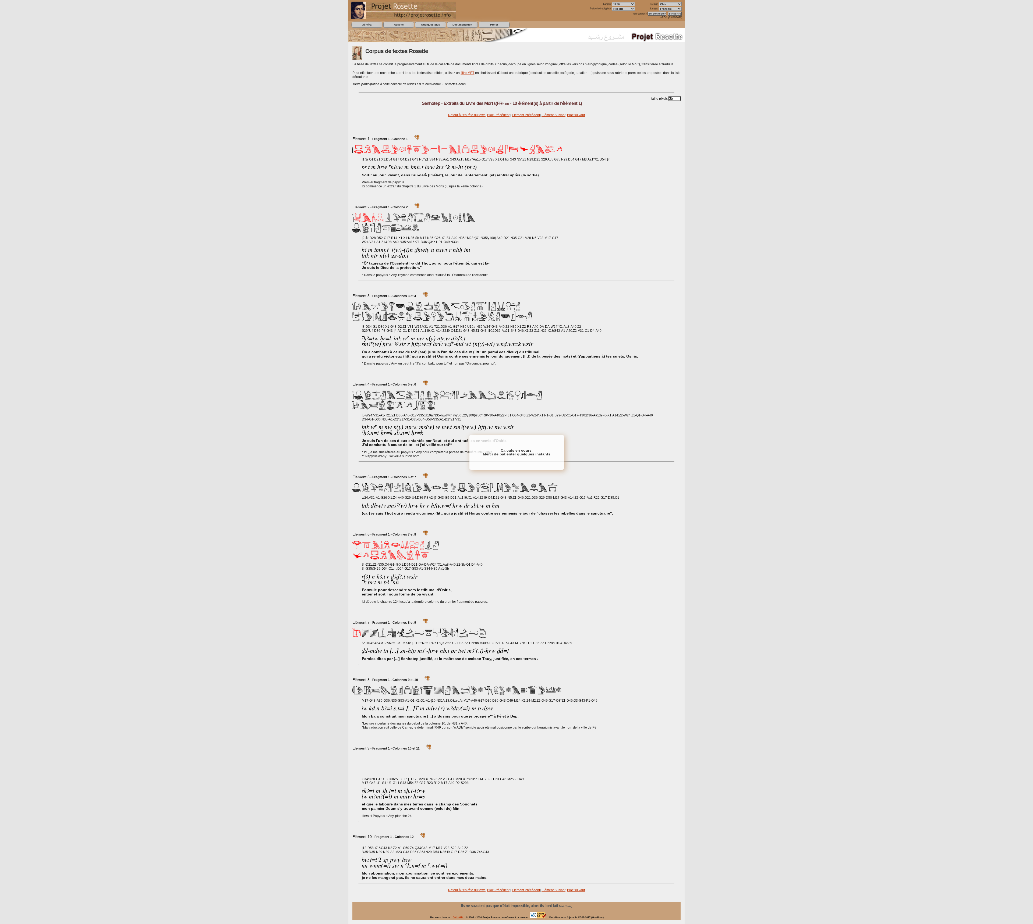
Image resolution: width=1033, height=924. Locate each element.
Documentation (462, 24)
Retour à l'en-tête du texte (467, 115)
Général (367, 24)
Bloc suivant (576, 115)
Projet (494, 24)
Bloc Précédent (498, 115)
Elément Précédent (526, 115)
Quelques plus (430, 24)
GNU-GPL (458, 917)
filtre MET (467, 72)
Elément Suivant (553, 115)
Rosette (399, 24)
